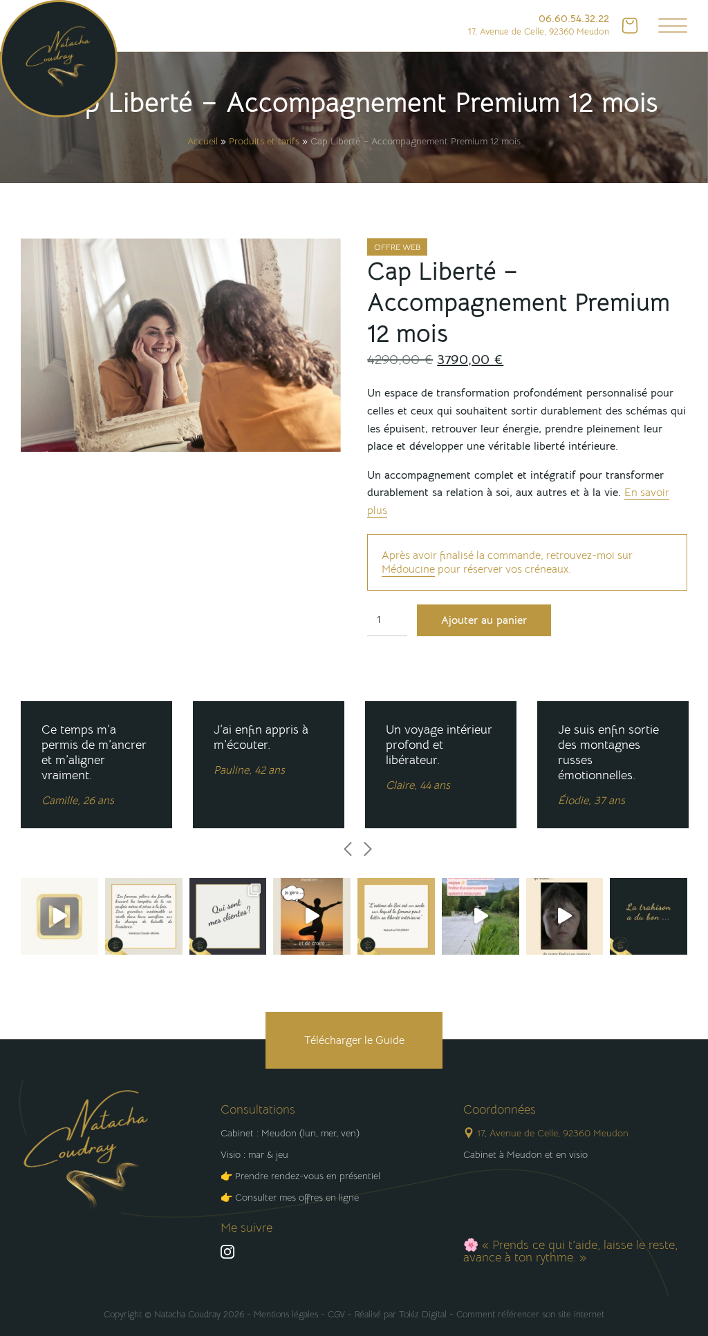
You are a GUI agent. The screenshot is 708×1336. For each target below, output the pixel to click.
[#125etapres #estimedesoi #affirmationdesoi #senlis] (480, 916)
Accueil (202, 141)
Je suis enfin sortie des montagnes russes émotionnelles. (608, 765)
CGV (336, 1314)
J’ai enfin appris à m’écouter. (261, 749)
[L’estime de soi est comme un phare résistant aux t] (396, 916)
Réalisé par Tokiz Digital (401, 1314)
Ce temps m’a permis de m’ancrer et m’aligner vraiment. (94, 765)
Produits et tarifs (264, 141)
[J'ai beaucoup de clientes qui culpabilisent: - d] (565, 916)
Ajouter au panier (484, 620)
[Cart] (630, 26)
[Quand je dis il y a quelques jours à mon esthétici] (312, 916)
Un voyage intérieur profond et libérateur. (439, 757)
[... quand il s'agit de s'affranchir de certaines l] (648, 916)
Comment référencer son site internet (530, 1314)
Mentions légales (286, 1314)
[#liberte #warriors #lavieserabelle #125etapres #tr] (228, 916)
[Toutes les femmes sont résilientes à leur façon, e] (144, 916)
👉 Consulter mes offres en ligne (290, 1197)
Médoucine (408, 569)
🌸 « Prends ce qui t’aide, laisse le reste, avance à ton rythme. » (570, 1251)
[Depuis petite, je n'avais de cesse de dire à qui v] (59, 916)
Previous (348, 849)
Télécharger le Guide (354, 1040)
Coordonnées (499, 1109)
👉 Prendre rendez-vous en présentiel (300, 1176)
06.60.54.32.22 (574, 18)
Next (368, 849)
